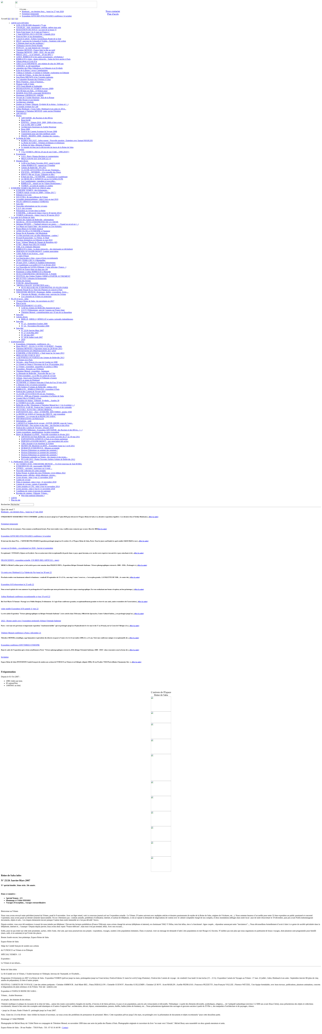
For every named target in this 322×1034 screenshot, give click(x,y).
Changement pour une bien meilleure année (38, 134)
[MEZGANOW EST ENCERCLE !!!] (161, 871)
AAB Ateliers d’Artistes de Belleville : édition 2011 (36, 387)
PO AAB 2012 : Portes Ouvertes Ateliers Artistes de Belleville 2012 (48, 459)
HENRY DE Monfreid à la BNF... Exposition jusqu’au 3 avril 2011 (48, 446)
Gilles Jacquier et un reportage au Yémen (37, 443)
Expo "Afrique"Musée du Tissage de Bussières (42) (36, 242)
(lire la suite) (153, 517)
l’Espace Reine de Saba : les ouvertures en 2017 (35, 301)
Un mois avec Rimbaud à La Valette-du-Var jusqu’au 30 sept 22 (26, 572)
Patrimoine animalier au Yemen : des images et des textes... (44, 457)
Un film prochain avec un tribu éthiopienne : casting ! (37, 235)
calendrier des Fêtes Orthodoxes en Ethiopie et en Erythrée (39, 68)
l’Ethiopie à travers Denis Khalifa (29, 45)
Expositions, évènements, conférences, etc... (33, 344)
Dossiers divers (22, 161)
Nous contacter (113, 11)
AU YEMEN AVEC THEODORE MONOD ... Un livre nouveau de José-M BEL (49, 464)
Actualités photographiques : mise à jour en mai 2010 (37, 199)
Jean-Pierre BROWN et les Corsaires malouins (34, 77)
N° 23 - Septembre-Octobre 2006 (34, 324)
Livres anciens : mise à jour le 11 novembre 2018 (35, 489)
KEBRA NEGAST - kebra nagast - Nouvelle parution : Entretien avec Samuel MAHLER (57, 140)
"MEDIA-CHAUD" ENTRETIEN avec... (33, 285)
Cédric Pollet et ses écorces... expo (30, 254)
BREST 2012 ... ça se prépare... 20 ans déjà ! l (34, 55)
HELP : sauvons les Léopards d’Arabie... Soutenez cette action (41, 41)
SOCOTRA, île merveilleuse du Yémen (32, 197)
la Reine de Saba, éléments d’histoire (35, 145)
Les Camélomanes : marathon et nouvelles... (38, 181)
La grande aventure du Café (27, 107)
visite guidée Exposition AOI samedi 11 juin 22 (19, 609)
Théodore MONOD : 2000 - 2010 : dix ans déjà (35, 52)
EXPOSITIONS (17, 342)
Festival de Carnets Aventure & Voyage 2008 (39, 131)
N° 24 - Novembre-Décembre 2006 (35, 326)
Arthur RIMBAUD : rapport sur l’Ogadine (38, 165)
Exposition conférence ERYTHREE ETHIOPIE (20, 645)
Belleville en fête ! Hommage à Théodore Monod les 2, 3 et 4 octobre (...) (45, 405)
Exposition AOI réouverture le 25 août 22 (17, 584)
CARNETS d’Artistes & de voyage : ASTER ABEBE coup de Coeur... (44, 423)
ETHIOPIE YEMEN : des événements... (32, 190)
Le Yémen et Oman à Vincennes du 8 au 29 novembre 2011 (40, 364)
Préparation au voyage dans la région (30, 211)
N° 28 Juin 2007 (27, 335)
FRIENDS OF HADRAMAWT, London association (37, 251)
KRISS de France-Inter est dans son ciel (32, 269)
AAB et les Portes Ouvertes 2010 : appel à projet (40, 163)
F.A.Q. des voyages (24, 208)
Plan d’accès (21, 303)
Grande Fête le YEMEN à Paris (28, 398)
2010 (23, 339)
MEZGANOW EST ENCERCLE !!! (36, 159)
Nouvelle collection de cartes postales (31, 471)
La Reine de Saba (23, 138)
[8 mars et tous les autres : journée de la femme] (161, 738)
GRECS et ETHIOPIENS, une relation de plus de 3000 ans (40, 64)
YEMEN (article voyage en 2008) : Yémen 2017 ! (36, 192)
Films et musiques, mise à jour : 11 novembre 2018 (36, 482)
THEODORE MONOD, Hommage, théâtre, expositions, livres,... (42, 292)
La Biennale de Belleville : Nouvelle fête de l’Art (35, 373)
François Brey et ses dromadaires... (30, 36)
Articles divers (22, 317)
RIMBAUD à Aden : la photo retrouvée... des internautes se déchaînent (44, 249)
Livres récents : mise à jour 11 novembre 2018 (34, 477)
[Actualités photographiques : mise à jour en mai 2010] (161, 856)
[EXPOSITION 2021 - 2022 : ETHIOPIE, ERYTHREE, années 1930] (161, 722)
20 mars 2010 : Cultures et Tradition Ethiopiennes (35, 263)
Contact (65, 1027)
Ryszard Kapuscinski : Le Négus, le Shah (32, 238)
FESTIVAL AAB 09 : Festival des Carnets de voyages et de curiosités (44, 407)
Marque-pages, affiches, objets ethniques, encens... (36, 475)
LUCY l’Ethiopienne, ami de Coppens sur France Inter (43, 310)
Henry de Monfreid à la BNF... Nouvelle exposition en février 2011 (43, 434)
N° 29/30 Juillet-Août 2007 (32, 337)
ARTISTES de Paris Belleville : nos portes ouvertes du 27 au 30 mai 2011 (50, 437)
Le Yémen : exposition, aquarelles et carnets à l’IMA (37, 367)
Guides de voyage (23, 480)
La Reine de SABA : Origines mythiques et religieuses (43, 143)
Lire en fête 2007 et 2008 (31, 125)
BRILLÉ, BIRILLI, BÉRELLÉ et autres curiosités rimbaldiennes (47, 319)
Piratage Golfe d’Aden (25, 84)
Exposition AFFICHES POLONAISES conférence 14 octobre (47, 16)
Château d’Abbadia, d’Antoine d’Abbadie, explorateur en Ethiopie (42, 73)
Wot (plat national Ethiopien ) (33, 495)
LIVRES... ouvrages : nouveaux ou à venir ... (34, 468)
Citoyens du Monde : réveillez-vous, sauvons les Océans (43, 294)
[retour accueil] (2, 2)
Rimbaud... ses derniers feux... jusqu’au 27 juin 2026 (43, 11)
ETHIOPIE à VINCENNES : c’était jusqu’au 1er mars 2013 (40, 353)
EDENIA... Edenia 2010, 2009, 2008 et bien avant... (42, 122)
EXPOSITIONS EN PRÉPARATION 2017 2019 (36, 351)
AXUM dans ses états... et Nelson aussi (31, 91)
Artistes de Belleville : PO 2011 (33, 168)
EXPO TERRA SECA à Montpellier (30, 260)
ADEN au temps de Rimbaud (28, 380)
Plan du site (15, 500)
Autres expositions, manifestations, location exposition (37, 432)
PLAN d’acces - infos (19, 299)
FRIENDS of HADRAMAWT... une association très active (44, 441)
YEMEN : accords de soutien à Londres (37, 186)
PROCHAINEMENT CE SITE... (29, 306)
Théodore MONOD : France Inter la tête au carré (35, 50)
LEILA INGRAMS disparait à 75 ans (31, 25)
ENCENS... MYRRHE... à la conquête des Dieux (41, 172)
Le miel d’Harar (22, 256)
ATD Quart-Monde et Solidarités (29, 86)
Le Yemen (20, 149)
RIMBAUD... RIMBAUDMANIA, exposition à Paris (37, 389)
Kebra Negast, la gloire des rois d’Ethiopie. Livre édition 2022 (41, 473)
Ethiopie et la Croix (24, 195)
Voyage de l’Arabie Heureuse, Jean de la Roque (35, 97)
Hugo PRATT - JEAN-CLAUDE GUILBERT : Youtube (39, 346)
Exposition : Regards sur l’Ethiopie (30, 369)
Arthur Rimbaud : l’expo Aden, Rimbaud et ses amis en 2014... (41, 109)
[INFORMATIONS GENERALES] (161, 795)
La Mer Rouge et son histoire (27, 100)
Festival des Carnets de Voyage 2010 (30, 391)
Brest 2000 (25, 129)
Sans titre (19, 204)
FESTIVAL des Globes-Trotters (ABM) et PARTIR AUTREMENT (43, 276)
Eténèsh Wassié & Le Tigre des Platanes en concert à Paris (39, 290)
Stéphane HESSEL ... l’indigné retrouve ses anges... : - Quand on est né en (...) (47, 224)
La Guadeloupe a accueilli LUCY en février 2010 (35, 265)
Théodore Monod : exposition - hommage (32, 371)
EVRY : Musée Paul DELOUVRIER (31, 244)
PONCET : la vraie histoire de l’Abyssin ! (32, 48)
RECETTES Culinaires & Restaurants (31, 278)
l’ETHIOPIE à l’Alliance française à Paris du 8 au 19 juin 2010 (41, 382)
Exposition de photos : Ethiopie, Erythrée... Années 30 (37, 400)
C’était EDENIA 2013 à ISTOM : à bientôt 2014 (35, 34)
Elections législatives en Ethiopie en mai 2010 (34, 240)
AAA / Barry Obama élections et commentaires (40, 156)
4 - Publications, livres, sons (22, 462)
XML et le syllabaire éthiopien (28, 247)
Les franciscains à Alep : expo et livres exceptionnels (37, 258)
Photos (19, 116)
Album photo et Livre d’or (26, 61)
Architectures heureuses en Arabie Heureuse (38, 127)
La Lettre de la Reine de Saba (23, 217)
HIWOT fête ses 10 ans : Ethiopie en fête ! (38, 174)
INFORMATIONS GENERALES (30, 419)
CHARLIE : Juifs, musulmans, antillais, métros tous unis (38, 27)
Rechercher (5, 504)
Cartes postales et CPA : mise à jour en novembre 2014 (38, 486)
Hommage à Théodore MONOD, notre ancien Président (38, 111)
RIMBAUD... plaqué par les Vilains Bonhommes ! (41, 183)
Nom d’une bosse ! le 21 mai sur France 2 (32, 32)
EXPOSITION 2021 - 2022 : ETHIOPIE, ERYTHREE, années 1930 (44, 412)
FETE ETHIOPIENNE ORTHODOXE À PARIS (36, 274)
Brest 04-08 (25, 120)
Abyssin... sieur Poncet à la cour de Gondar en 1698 (36, 362)
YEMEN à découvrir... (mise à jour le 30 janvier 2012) (37, 215)
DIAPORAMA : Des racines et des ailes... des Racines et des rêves (42, 425)
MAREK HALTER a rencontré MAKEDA (33, 93)
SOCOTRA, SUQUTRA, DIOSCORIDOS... (34, 410)
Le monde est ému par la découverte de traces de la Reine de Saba (47, 147)
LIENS (14, 498)
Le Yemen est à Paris (24, 360)
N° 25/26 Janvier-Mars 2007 (32, 330)
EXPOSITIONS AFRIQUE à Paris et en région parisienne (44, 439)
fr (9, 19)
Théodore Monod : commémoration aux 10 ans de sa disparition (46, 312)
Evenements (21, 154)
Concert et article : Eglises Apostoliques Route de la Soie (38, 39)
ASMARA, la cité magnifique (28, 66)
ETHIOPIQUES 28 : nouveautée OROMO (33, 466)
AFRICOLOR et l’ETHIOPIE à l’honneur (33, 231)
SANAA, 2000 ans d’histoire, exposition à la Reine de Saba (40, 396)
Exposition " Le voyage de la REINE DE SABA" (36, 416)
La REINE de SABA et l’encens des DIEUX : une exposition (40, 414)
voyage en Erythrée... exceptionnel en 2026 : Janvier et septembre (27, 548)
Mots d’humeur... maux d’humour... (30, 82)
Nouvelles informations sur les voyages (31, 206)
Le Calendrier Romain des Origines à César (33, 79)
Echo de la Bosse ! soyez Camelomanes (32, 70)
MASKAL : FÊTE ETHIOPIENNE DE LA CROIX (37, 222)
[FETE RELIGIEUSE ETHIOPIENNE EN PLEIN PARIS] (161, 711)
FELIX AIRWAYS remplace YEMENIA (32, 201)
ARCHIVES (21, 113)
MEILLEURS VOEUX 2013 (28, 355)
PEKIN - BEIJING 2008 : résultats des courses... (40, 136)
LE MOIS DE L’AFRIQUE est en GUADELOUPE (42, 179)
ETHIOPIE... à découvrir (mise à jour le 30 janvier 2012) (39, 213)
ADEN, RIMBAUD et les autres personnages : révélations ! (40, 57)
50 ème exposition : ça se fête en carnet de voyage (36, 376)
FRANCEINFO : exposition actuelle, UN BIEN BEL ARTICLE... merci (30, 560)
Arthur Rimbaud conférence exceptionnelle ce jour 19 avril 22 (25, 596)
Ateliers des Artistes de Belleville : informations (35, 220)
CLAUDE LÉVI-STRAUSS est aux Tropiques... (40, 170)
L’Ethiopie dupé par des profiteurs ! (30, 43)
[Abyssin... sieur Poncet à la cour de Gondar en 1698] (161, 825)
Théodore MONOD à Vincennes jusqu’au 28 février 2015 (39, 348)
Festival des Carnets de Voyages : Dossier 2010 (35, 428)
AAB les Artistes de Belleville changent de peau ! (41, 308)
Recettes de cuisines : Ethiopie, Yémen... (32, 493)
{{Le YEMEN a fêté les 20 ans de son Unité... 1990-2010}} (45, 152)
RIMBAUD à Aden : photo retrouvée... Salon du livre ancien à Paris (43, 59)
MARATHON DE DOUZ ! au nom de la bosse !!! (36, 30)
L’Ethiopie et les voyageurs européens (31, 385)
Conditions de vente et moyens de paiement (33, 491)
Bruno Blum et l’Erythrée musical (29, 229)
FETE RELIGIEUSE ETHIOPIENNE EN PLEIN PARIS (44, 287)
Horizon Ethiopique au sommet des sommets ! (39, 450)
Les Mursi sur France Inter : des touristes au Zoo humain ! (39, 226)
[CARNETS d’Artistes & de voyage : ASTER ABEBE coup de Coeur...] (161, 753)
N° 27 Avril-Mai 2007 (30, 333)
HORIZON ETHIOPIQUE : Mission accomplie (40, 448)
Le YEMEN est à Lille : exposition (30, 403)
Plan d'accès (113, 14)
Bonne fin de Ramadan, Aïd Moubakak (31, 233)
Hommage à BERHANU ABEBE (30, 95)
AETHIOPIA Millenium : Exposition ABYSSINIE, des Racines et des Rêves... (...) (49, 430)
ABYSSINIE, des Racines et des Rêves (37, 118)
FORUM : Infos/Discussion (27, 283)
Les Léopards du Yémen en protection (36, 296)
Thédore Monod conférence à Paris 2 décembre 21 (21, 633)
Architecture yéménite (25, 102)
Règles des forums (23, 281)
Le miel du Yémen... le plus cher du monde (33, 75)
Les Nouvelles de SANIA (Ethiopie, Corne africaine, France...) (41, 267)
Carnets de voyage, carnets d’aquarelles (31, 484)
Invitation (5, 657)
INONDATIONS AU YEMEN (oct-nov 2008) (34, 88)
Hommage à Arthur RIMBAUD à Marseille (33, 272)
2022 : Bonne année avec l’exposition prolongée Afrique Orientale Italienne (31, 621)
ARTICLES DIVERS (20, 23)
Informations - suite (23, 421)
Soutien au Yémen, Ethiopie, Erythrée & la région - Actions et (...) (42, 104)
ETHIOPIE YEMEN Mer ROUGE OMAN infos (31, 188)
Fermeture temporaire (30, 14)
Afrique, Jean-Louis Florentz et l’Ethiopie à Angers (36, 378)
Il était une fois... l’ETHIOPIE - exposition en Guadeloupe (44, 177)
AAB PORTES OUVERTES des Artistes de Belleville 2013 (40, 358)
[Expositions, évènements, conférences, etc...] (161, 780)
